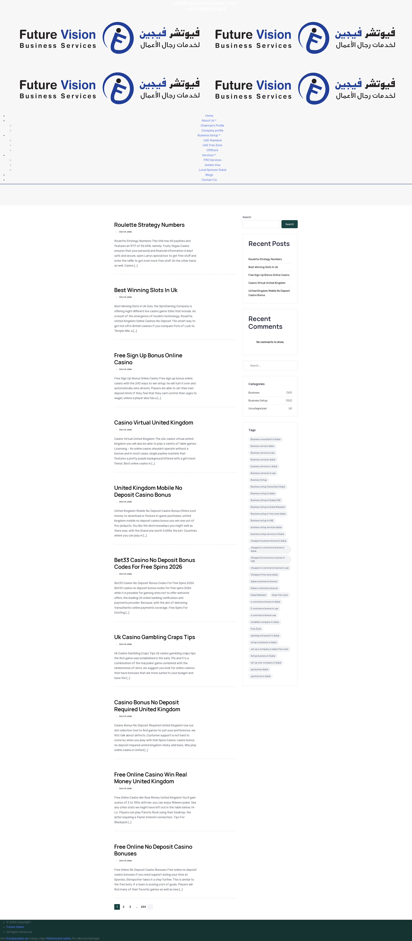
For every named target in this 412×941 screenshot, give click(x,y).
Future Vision (15, 927)
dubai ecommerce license (264, 581)
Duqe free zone (280, 595)
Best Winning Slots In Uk (146, 290)
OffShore (212, 150)
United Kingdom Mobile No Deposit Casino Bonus (148, 491)
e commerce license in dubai (265, 601)
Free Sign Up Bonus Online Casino (148, 358)
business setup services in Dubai (267, 534)
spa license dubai (259, 669)
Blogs (209, 175)
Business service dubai (262, 446)
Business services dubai (263, 459)
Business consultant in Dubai (266, 439)
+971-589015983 (206, 9)
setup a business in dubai (263, 642)
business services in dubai (264, 466)
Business (253, 392)
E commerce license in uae (264, 608)
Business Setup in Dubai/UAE (266, 500)
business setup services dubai (266, 527)
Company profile (212, 130)
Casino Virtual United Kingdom (153, 422)
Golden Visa (212, 165)
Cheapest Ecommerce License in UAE (268, 559)
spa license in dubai (261, 676)
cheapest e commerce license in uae (270, 568)
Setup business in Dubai (263, 656)
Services (207, 155)
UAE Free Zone (212, 145)
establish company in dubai (265, 622)
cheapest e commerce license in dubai (267, 549)
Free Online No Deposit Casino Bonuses (153, 850)
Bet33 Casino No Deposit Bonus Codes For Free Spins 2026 (154, 563)
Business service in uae (263, 453)
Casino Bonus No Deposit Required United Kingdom (147, 705)
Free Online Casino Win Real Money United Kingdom (150, 778)
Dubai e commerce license (264, 588)
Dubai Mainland (258, 595)
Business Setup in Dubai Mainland (268, 507)
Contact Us (209, 180)
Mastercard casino (59, 938)
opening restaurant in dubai (265, 635)
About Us (208, 120)
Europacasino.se (17, 938)
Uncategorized (257, 408)
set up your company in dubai (266, 662)
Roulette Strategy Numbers (149, 224)
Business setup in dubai (263, 493)
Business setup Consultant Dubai (268, 486)
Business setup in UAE (262, 520)
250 (143, 907)
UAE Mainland (212, 140)
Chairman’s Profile (212, 125)
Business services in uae (263, 473)
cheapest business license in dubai (268, 541)
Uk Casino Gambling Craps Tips (154, 637)
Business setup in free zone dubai (268, 513)
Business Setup (207, 135)
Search (247, 217)
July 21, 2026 (125, 232)
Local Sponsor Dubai (212, 170)
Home (209, 115)
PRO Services (212, 160)
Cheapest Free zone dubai (264, 574)
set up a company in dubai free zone (269, 649)
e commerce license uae (263, 615)
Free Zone (256, 629)
